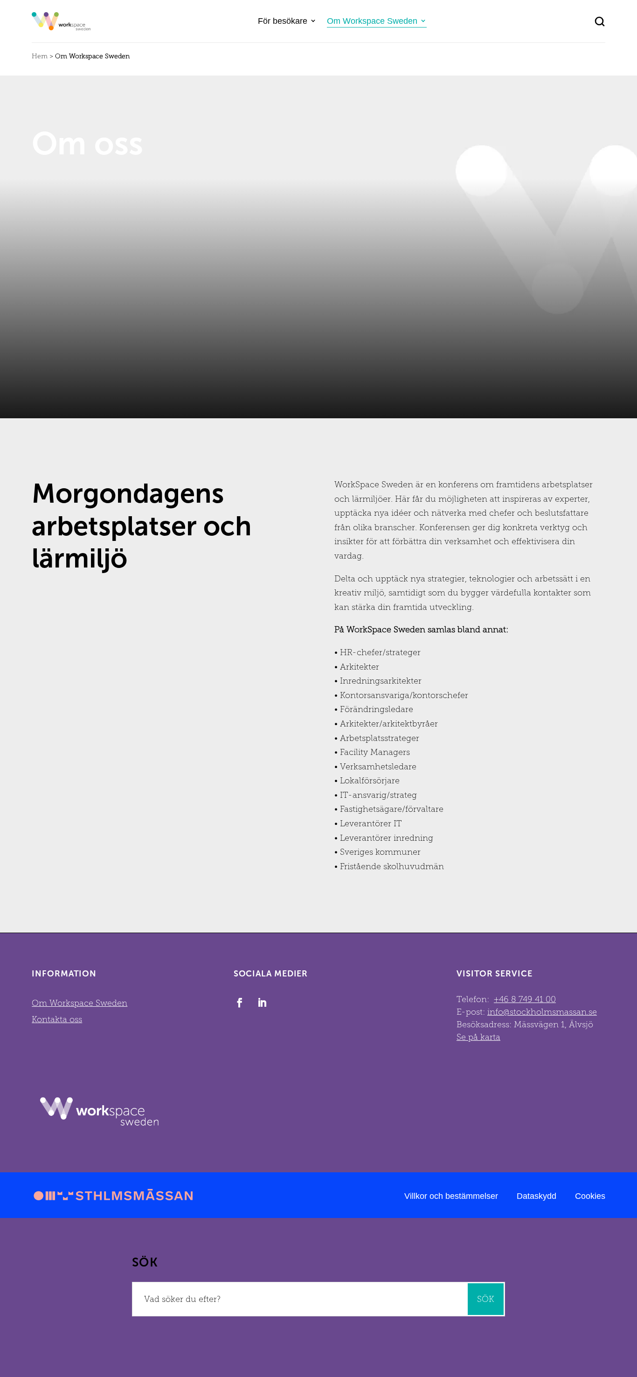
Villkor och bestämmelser (451, 1196)
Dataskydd (536, 1196)
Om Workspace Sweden (372, 21)
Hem (40, 56)
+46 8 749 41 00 (525, 999)
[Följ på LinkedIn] (262, 1002)
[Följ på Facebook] (239, 1002)
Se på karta (478, 1037)
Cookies (590, 1196)
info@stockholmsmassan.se (542, 1012)
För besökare (282, 21)
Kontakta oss (57, 1019)
